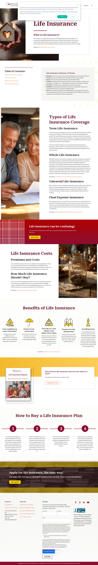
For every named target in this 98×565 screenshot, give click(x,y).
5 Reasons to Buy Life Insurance (52, 351)
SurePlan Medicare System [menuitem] (27, 510)
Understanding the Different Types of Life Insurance (69, 212)
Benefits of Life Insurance (11, 80)
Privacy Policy (52, 563)
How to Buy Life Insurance (12, 83)
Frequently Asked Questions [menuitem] (27, 513)
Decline (73, 16)
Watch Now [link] (35, 237)
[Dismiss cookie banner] (77, 5)
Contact (85, 5)
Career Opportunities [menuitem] (25, 516)
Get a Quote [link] (15, 482)
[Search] (91, 5)
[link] (13, 4)
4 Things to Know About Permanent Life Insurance (69, 176)
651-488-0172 (8, 504)
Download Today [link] (52, 383)
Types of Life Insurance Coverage (13, 74)
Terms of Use (59, 563)
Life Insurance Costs (10, 77)
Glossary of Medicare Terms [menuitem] (27, 507)
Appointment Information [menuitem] (26, 504)
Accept (62, 16)
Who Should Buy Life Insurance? (46, 47)
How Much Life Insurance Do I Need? (27, 290)
